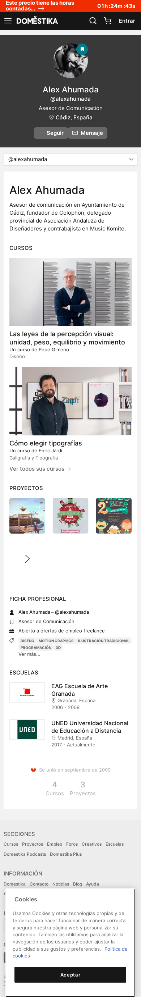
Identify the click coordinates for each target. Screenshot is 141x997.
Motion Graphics (56, 641)
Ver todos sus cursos (37, 468)
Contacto (39, 884)
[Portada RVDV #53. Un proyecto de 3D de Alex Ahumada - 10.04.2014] (27, 516)
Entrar (127, 20)
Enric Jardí (50, 450)
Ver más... (29, 654)
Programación (36, 647)
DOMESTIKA (36, 21)
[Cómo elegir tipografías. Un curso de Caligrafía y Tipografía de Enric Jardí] (70, 401)
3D (58, 647)
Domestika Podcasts (25, 854)
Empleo (54, 844)
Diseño (27, 641)
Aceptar (70, 975)
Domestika (15, 884)
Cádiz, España (74, 117)
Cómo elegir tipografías (45, 443)
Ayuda (92, 884)
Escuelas (115, 844)
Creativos (92, 844)
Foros (72, 844)
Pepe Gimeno (54, 349)
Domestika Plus (66, 854)
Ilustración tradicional (103, 641)
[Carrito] (107, 21)
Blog (77, 884)
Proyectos (32, 844)
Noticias (60, 884)
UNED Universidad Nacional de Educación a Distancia (89, 726)
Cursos (11, 844)
